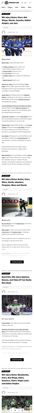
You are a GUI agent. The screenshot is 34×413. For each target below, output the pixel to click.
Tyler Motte (24, 116)
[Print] (22, 410)
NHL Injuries (6, 13)
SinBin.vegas (6, 125)
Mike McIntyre (6, 155)
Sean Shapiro (6, 323)
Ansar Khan (5, 95)
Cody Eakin (20, 127)
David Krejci (20, 223)
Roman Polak (7, 71)
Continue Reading (17, 262)
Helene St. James (7, 84)
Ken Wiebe (5, 136)
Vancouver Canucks (8, 116)
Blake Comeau (8, 67)
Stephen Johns (7, 76)
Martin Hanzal (7, 80)
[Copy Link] (19, 410)
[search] (22, 2)
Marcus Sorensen (21, 108)
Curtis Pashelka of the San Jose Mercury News (16, 106)
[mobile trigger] (3, 3)
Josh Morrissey (22, 138)
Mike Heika (5, 63)
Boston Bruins (6, 223)
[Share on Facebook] (11, 410)
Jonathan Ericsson (23, 99)
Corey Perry (8, 73)
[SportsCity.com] (12, 3)
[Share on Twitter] (15, 410)
